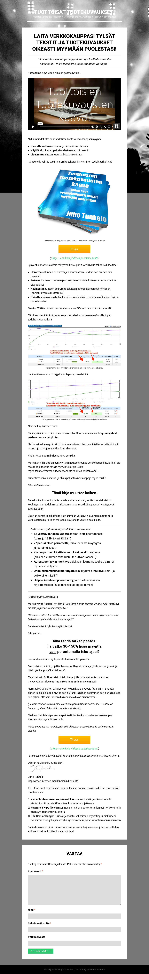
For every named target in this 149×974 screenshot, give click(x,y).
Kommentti (35, 871)
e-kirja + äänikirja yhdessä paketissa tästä (74, 258)
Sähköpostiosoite (39, 923)
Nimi (31, 909)
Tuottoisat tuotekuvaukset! (74, 12)
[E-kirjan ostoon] (74, 203)
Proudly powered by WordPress (58, 969)
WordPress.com (97, 969)
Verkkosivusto (36, 936)
